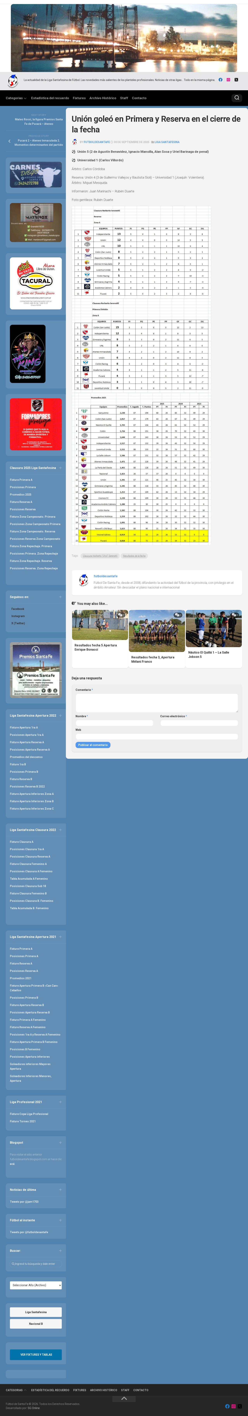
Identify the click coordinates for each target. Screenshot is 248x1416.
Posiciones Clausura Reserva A (30, 856)
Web (78, 729)
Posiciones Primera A (24, 956)
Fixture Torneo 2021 (23, 1121)
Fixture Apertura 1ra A (24, 727)
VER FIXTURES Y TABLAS (36, 1354)
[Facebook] (220, 80)
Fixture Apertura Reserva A (27, 742)
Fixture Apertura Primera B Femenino (34, 1042)
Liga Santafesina (167, 142)
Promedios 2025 (20, 494)
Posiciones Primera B (24, 771)
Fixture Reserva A (21, 502)
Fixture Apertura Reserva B (27, 1005)
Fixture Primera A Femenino (28, 1019)
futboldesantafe (97, 142)
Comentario (84, 689)
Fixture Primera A (21, 479)
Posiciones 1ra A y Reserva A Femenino (35, 1034)
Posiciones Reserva (23, 509)
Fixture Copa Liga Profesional (29, 1114)
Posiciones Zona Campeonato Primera (35, 524)
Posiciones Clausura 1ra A (27, 849)
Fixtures (79, 98)
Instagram (18, 616)
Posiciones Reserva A (24, 970)
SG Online (34, 1408)
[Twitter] (236, 80)
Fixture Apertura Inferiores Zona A (32, 793)
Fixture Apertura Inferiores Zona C (32, 808)
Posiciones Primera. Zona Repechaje (34, 553)
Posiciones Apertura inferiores (30, 1056)
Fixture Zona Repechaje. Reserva (31, 561)
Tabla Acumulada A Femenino (29, 878)
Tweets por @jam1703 (24, 1201)
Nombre (82, 716)
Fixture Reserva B (21, 779)
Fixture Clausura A (21, 841)
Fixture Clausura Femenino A (28, 864)
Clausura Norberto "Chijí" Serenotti (100, 556)
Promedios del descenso (26, 757)
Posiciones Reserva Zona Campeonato (35, 538)
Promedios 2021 (20, 978)
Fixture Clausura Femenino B (28, 893)
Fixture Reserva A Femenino (28, 1027)
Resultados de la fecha (134, 556)
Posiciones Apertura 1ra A (27, 734)
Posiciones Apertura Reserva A (30, 749)
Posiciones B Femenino (25, 1049)
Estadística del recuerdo (50, 98)
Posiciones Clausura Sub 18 (28, 886)
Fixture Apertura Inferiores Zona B (32, 801)
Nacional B (36, 1323)
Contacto (139, 98)
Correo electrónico (173, 716)
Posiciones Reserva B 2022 (27, 786)
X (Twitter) (18, 623)
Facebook (17, 608)
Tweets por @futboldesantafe (29, 1232)
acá (12, 1163)
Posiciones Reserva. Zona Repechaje (34, 568)
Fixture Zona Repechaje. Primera (31, 546)
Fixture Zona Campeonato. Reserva (32, 531)
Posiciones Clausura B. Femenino (31, 900)
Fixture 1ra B (18, 764)
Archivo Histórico (103, 98)
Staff (124, 98)
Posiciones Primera (23, 487)
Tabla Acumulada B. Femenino (29, 908)
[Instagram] (228, 80)
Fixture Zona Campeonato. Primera (32, 516)
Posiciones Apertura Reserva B (30, 1012)
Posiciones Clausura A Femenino (31, 871)
